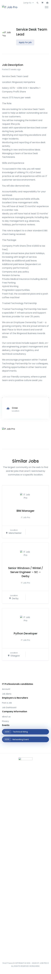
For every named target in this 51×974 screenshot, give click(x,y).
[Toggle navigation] (46, 7)
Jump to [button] (27, 2)
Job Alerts (6, 693)
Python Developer (25, 633)
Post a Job (7, 702)
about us (6, 716)
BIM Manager (25, 511)
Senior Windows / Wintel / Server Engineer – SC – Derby (25, 572)
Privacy (5, 721)
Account (6, 689)
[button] (37, 2)
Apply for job (25, 42)
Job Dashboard (9, 707)
